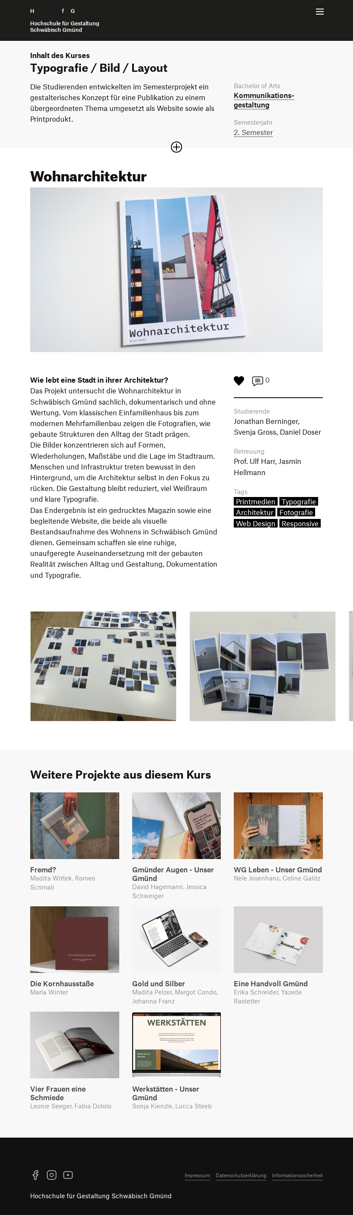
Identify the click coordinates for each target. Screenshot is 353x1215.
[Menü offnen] (320, 11)
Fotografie (296, 512)
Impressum (197, 1175)
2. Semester (253, 132)
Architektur (254, 512)
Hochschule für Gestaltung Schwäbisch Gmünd (101, 1196)
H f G (64, 20)
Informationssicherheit (297, 1175)
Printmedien (256, 501)
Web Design (256, 523)
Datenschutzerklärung (241, 1175)
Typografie (299, 501)
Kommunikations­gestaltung (264, 100)
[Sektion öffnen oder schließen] (176, 147)
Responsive (300, 523)
